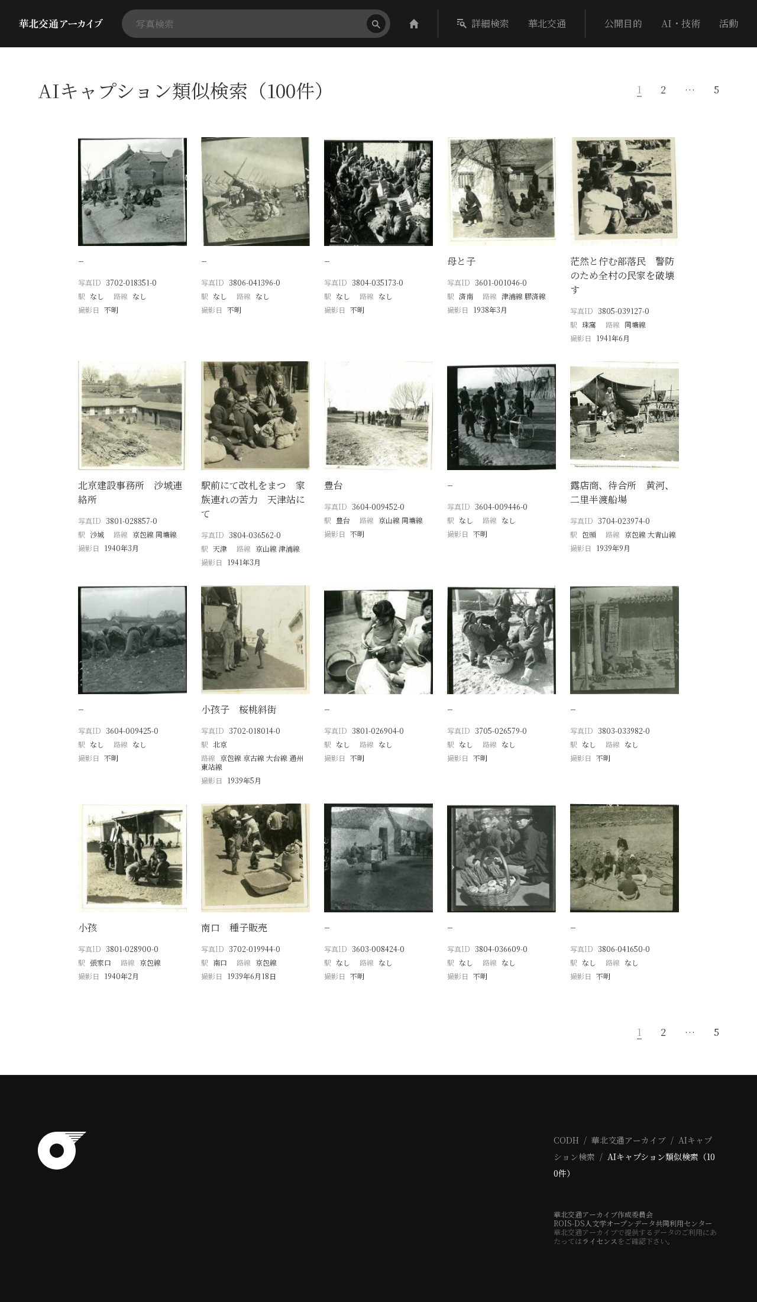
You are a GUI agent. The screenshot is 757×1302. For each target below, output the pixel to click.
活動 (728, 23)
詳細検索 (490, 23)
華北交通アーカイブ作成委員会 (603, 1214)
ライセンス (599, 1241)
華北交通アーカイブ (628, 1140)
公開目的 (623, 23)
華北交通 (547, 23)
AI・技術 (680, 23)
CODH (566, 1140)
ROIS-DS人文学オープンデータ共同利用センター (633, 1223)
